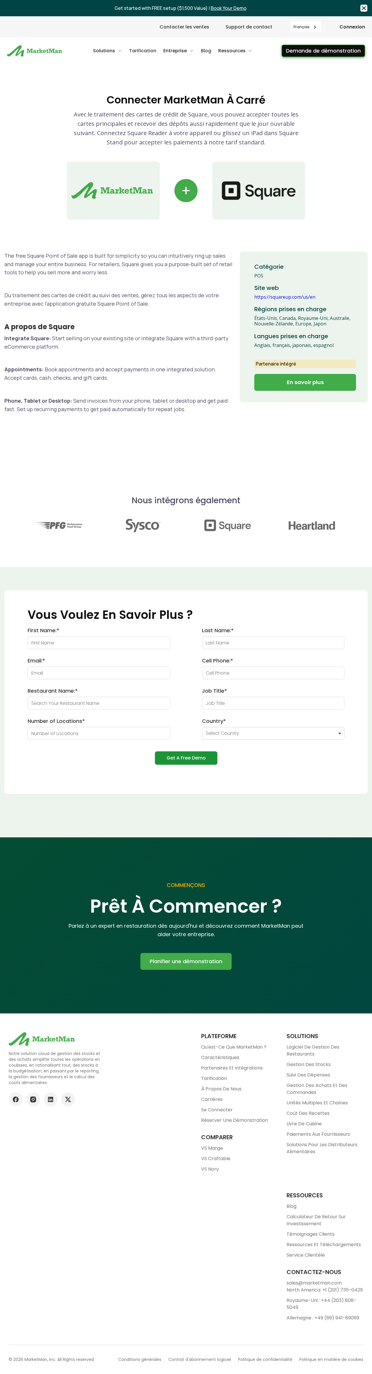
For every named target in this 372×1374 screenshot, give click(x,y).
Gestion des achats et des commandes (317, 1089)
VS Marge (212, 1148)
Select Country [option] (222, 733)
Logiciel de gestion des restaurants (313, 1050)
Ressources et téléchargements (324, 1244)
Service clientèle (306, 1255)
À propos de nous (221, 1088)
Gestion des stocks (309, 1064)
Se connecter (217, 1109)
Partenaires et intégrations (232, 1068)
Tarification (214, 1078)
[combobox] (306, 27)
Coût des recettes (308, 1113)
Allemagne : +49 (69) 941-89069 (323, 1317)
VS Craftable (215, 1158)
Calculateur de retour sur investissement (316, 1220)
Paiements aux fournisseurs (318, 1134)
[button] (107, 50)
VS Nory (210, 1169)
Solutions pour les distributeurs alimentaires (322, 1148)
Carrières (212, 1099)
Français (302, 27)
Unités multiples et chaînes (317, 1102)
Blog (291, 1206)
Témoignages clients (311, 1234)
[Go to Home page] (35, 51)
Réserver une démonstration (234, 1120)
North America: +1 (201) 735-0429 (325, 1290)
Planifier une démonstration (186, 961)
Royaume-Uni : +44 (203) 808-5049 (321, 1304)
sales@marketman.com (314, 1283)
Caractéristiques (220, 1057)
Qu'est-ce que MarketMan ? (234, 1047)
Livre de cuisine (304, 1123)
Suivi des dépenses (308, 1075)
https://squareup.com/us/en (284, 297)
